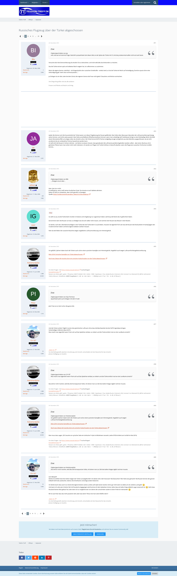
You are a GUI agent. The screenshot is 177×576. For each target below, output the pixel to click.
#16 (155, 286)
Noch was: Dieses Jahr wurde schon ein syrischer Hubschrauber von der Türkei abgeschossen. (77, 258)
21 (38, 36)
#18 (155, 364)
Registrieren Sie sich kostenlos (91, 529)
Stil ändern (155, 568)
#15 (155, 246)
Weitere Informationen (144, 573)
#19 (155, 405)
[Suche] (155, 2)
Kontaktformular (54, 272)
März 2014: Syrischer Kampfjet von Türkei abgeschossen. (66, 254)
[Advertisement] (121, 9)
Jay (51, 213)
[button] (22, 558)
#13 (155, 169)
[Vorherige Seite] (20, 36)
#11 (155, 43)
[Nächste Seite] (41, 36)
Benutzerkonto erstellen (82, 534)
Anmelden (100, 534)
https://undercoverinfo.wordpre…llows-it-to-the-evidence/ (71, 194)
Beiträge (25, 72)
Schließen (154, 573)
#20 (155, 457)
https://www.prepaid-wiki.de (70, 270)
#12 (155, 131)
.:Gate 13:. (51, 350)
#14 (155, 209)
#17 (155, 324)
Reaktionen (26, 70)
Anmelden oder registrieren (142, 2)
